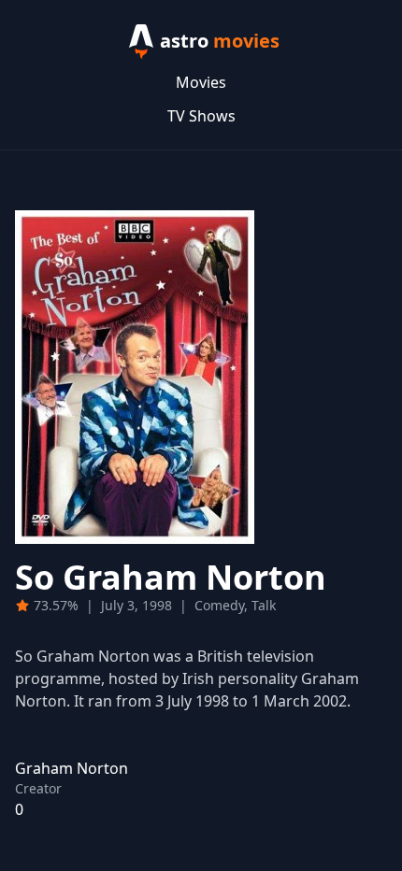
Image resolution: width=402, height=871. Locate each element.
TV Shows (201, 116)
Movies (201, 82)
